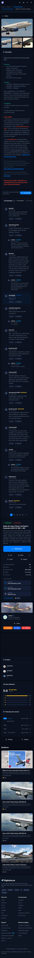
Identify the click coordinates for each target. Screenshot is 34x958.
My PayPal (7, 176)
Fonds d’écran (22, 915)
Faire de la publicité (7, 933)
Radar (19, 910)
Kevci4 (11, 501)
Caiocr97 (11, 330)
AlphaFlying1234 (14, 225)
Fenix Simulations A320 (7, 9)
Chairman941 (13, 372)
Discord (4, 889)
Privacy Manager (22, 933)
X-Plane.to (4, 915)
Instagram (10, 889)
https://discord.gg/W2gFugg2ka (14, 169)
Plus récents (20, 200)
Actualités (20, 900)
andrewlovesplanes (14, 308)
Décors (3, 905)
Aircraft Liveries (18, 7)
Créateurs (20, 905)
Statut (2, 940)
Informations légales (23, 930)
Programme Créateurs (24, 913)
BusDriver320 (13, 348)
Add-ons (9, 7)
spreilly (11, 449)
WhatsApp (26, 889)
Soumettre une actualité (7, 935)
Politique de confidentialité (25, 928)
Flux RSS (3, 918)
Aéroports (3, 902)
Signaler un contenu (6, 938)
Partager (10, 739)
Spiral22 (11, 208)
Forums (20, 902)
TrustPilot (4, 892)
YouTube (17, 889)
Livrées (3, 907)
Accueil (3, 7)
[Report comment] (24, 219)
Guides (20, 907)
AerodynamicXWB (14, 392)
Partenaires (4, 930)
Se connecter (27, 193)
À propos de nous (5, 928)
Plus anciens (29, 200)
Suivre (18, 623)
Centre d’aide (4, 925)
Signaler (26, 739)
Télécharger (18, 549)
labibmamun (12, 476)
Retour (6, 16)
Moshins (11, 253)
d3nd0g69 (12, 295)
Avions (3, 900)
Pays (2, 913)
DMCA (20, 935)
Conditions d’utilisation (24, 925)
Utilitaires (3, 910)
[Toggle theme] (19, 2)
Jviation (13, 239)
